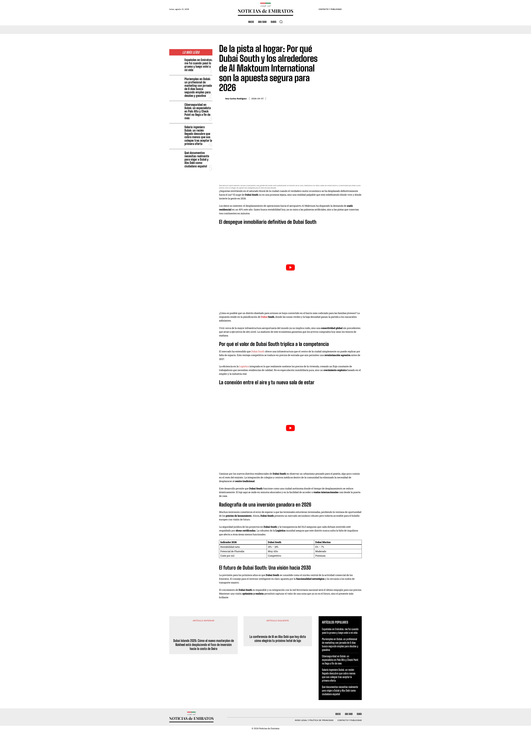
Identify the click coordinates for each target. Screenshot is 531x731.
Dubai (264, 316)
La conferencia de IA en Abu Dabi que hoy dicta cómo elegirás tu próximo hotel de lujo (277, 639)
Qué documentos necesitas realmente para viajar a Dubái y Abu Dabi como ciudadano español (196, 159)
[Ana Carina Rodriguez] (221, 98)
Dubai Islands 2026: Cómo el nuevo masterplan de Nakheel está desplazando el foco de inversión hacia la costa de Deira (203, 645)
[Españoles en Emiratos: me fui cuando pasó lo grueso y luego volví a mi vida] (175, 64)
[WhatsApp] (352, 98)
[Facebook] (339, 98)
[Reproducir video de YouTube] (290, 267)
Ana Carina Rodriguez (236, 98)
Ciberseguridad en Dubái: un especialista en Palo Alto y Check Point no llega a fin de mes (197, 111)
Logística (244, 366)
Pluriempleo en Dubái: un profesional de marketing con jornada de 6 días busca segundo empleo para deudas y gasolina (198, 87)
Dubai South (257, 351)
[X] (346, 98)
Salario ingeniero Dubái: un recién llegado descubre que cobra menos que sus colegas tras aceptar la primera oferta (198, 135)
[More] (359, 98)
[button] (281, 21)
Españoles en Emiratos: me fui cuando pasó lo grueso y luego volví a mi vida (198, 65)
